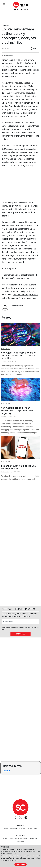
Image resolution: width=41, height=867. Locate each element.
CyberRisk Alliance (14, 828)
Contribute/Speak (13, 838)
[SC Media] (20, 4)
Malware (5, 25)
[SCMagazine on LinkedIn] (25, 817)
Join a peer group (33, 838)
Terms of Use (30, 627)
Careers (30, 828)
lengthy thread (32, 126)
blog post (17, 229)
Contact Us (23, 828)
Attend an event (23, 838)
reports (24, 60)
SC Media (6, 828)
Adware (6, 770)
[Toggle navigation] (4, 4)
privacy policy (35, 858)
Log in (15, 9)
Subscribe (20, 634)
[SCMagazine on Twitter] (20, 817)
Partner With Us (20, 841)
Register (24, 9)
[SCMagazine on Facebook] (15, 817)
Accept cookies (20, 864)
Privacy (35, 828)
